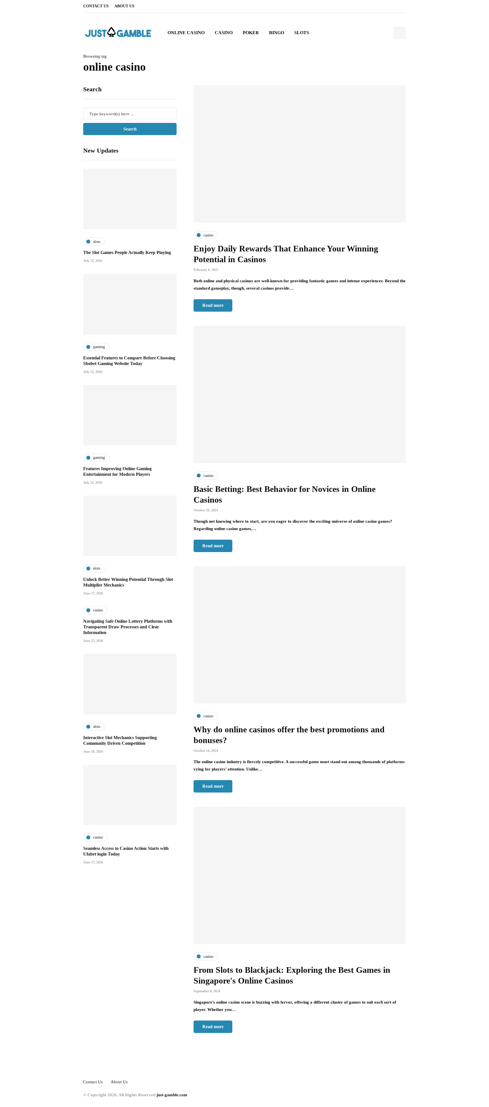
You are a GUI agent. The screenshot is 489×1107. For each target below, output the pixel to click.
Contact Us (96, 6)
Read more (213, 305)
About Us (124, 6)
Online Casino (186, 32)
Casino (224, 32)
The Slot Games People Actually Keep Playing (127, 252)
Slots (301, 32)
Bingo (276, 32)
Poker (251, 32)
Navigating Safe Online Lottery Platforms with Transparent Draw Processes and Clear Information (127, 626)
